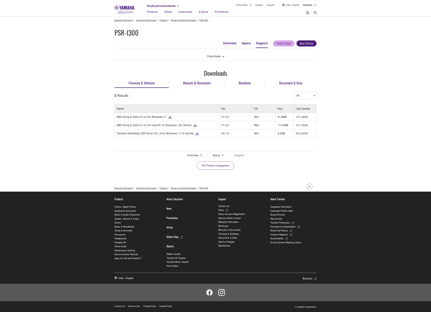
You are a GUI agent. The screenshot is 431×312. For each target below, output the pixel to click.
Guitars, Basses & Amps (126, 218)
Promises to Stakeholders (283, 226)
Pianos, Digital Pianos (125, 206)
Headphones (120, 238)
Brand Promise (277, 214)
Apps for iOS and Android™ (128, 258)
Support (262, 43)
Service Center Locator (229, 218)
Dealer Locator (174, 253)
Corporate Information (280, 206)
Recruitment (276, 218)
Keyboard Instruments (161, 6)
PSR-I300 (203, 20)
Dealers (259, 4)
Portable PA (120, 242)
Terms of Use (134, 306)
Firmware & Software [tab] (142, 82)
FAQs (221, 210)
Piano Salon (172, 265)
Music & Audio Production (127, 214)
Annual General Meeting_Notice (285, 242)
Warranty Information (228, 221)
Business (307, 4)
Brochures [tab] (245, 82)
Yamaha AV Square (176, 257)
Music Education (175, 199)
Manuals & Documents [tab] (197, 82)
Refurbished (224, 245)
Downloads (185, 12)
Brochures (223, 225)
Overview (229, 43)
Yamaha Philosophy (280, 222)
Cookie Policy (165, 306)
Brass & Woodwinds (124, 226)
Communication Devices (126, 254)
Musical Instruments (123, 20)
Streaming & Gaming (124, 250)
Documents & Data (227, 237)
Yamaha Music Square (178, 261)
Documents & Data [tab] (290, 82)
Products (152, 12)
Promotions (221, 12)
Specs (246, 43)
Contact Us (223, 206)
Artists (168, 12)
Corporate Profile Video (281, 210)
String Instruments (123, 230)
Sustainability (277, 238)
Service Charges (226, 241)
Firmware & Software (228, 233)
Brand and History (279, 230)
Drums (117, 222)
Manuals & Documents (229, 229)
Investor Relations (279, 234)
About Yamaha (277, 199)
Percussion (119, 234)
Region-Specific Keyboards (183, 20)
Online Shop (241, 4)
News (169, 208)
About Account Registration (231, 214)
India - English (292, 4)
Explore (203, 12)
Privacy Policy (149, 306)
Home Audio (120, 246)
